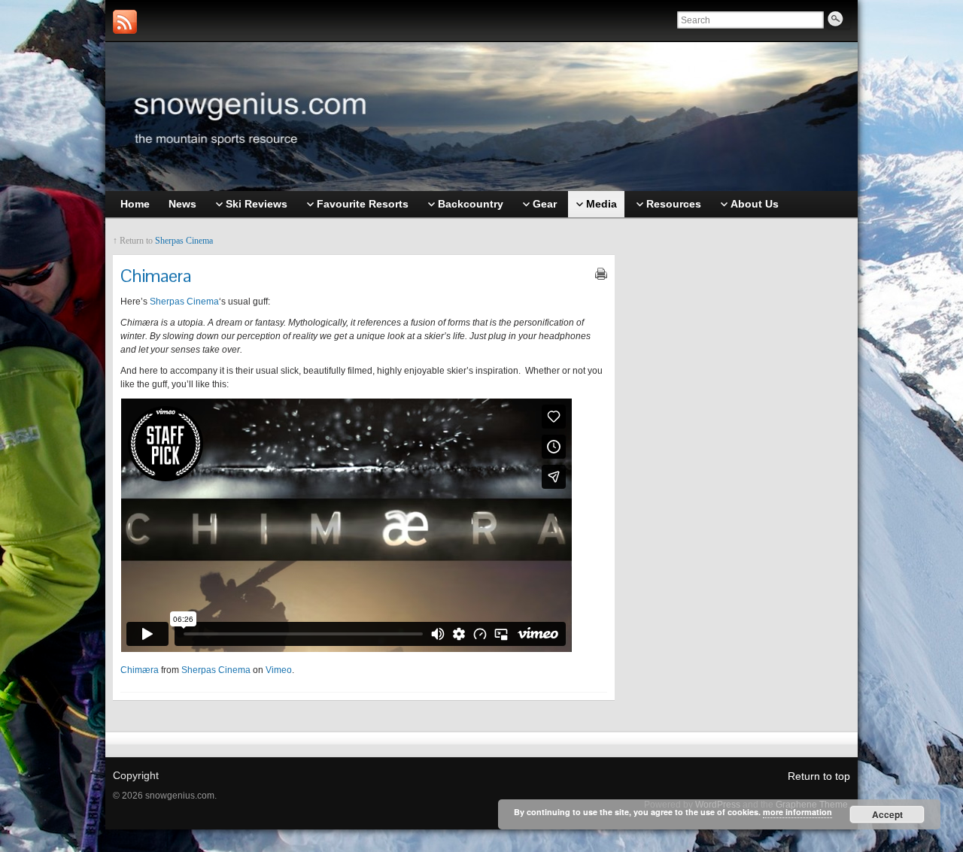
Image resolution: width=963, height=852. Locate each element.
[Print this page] (601, 274)
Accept (887, 814)
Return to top (819, 776)
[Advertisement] (740, 464)
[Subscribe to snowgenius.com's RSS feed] (125, 22)
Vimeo (279, 670)
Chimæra (139, 670)
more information (797, 811)
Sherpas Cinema (184, 240)
